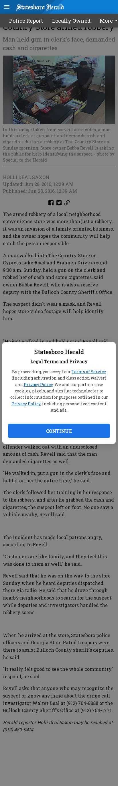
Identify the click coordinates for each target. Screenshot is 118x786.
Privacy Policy (38, 384)
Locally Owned (71, 20)
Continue (59, 431)
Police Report (26, 20)
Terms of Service (89, 371)
